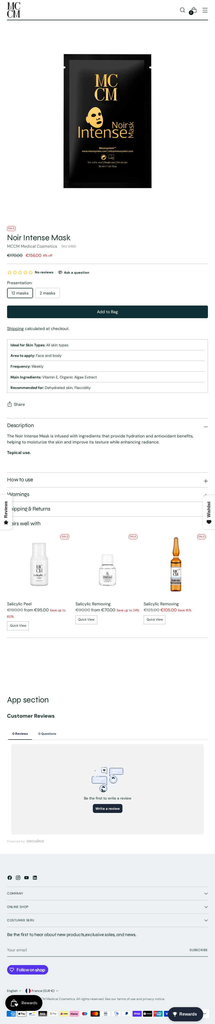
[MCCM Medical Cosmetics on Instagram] (18, 878)
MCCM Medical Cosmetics (32, 246)
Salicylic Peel (19, 604)
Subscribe (199, 950)
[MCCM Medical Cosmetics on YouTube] (27, 878)
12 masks (20, 293)
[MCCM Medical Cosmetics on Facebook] (10, 878)
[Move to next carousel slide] (203, 666)
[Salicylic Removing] (108, 564)
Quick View (18, 625)
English (12, 991)
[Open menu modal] (205, 9)
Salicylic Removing (93, 604)
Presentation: (19, 283)
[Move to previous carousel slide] (191, 666)
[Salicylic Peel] (39, 564)
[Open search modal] (182, 9)
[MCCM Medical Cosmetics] (13, 10)
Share (19, 404)
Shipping (15, 328)
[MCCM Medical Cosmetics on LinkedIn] (35, 878)
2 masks (47, 293)
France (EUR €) (43, 991)
